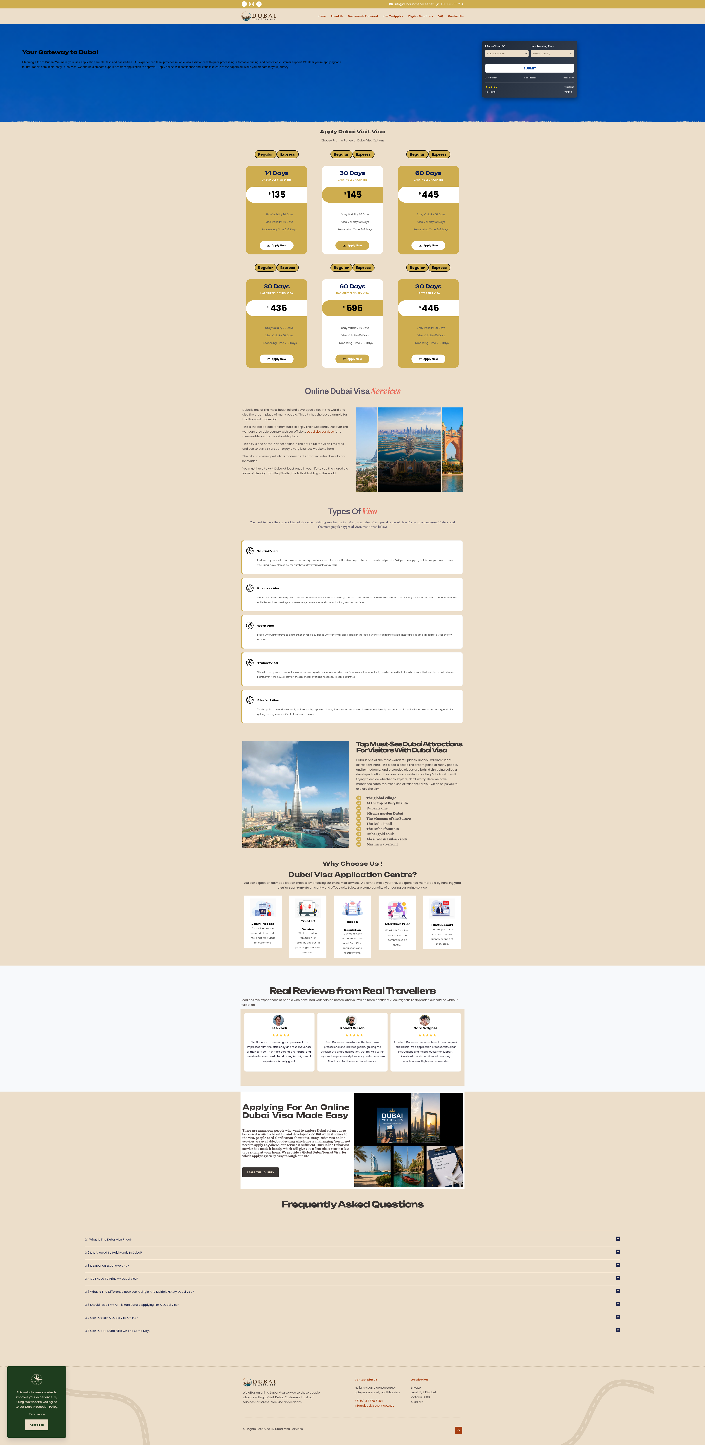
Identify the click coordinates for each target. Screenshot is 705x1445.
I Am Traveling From (542, 46)
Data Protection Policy (41, 1407)
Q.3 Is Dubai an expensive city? (107, 1266)
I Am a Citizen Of (495, 46)
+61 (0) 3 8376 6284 (369, 1401)
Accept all (37, 1425)
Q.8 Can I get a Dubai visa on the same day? (117, 1331)
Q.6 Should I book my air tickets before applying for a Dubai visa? (132, 1305)
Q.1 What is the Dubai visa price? (108, 1239)
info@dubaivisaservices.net (374, 1405)
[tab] (266, 154)
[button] (352, 1241)
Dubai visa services (320, 431)
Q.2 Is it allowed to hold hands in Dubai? (113, 1252)
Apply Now (279, 245)
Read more (37, 1414)
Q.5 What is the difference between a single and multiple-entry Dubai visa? (139, 1292)
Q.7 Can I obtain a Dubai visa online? (111, 1318)
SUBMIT (529, 68)
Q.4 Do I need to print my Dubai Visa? (111, 1279)
